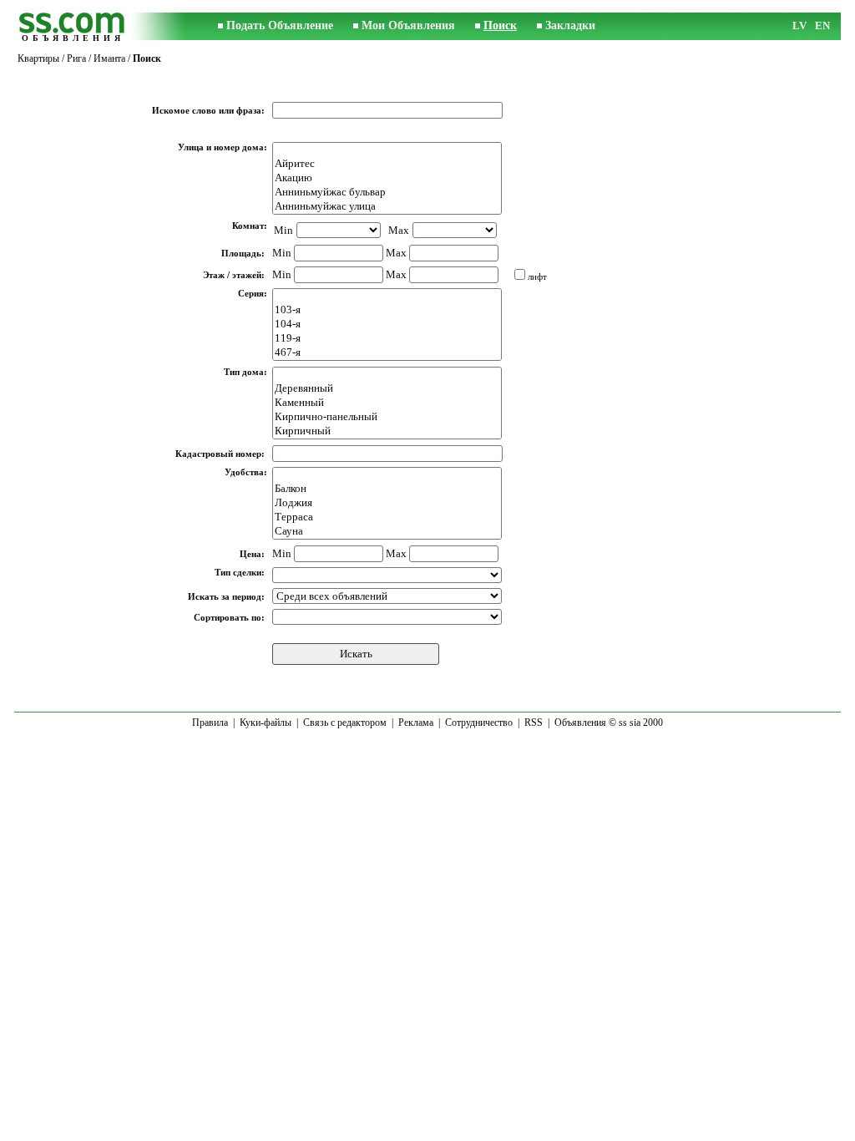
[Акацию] (387, 178)
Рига (76, 58)
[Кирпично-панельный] (387, 417)
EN (822, 25)
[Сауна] (387, 532)
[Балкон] (387, 489)
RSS (533, 722)
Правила (210, 722)
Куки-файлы (265, 722)
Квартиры (38, 58)
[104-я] (387, 324)
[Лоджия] (387, 503)
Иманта (109, 58)
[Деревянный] (387, 389)
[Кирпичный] (387, 431)
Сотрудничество (479, 722)
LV (799, 25)
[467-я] (387, 353)
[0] (387, 150)
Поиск (500, 25)
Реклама (415, 722)
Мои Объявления (408, 25)
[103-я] (387, 310)
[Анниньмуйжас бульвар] (387, 192)
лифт (537, 276)
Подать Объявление (279, 25)
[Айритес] (387, 164)
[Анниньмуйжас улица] (387, 207)
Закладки (570, 25)
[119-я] (387, 339)
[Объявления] (72, 26)
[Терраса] (387, 517)
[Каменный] (387, 403)
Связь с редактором (345, 722)
